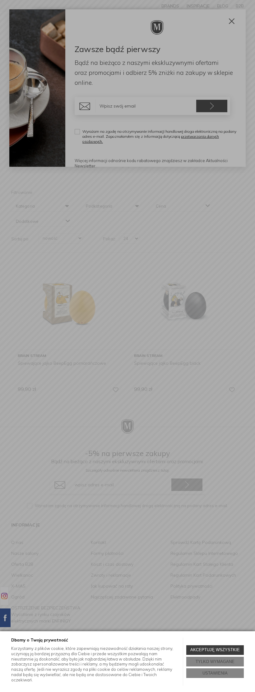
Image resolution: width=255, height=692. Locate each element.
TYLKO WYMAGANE (215, 661)
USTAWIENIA (215, 673)
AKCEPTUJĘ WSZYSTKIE (215, 649)
